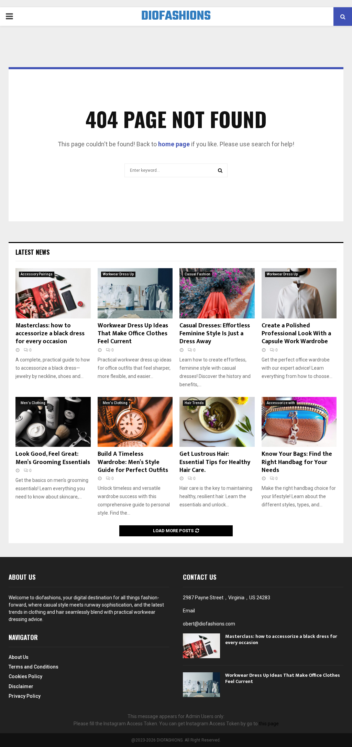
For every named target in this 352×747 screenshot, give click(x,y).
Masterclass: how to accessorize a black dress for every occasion (50, 333)
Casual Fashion (197, 274)
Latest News (32, 252)
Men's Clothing (33, 403)
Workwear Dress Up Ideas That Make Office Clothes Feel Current (133, 333)
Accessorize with (281, 403)
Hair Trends (194, 403)
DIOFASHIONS (176, 16)
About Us (19, 657)
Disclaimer (21, 686)
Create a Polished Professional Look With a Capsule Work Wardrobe (296, 333)
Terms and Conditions (33, 667)
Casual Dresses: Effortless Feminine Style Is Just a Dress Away (214, 333)
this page (269, 723)
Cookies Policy (25, 676)
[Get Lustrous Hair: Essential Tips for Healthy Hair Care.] (217, 422)
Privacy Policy (25, 696)
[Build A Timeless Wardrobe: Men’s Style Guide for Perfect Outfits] (135, 422)
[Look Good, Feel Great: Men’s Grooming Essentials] (53, 422)
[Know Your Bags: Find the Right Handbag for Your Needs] (299, 422)
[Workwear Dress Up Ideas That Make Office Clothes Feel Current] (135, 293)
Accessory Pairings (37, 274)
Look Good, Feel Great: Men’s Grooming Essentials (52, 458)
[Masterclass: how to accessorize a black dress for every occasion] (53, 293)
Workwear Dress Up (118, 274)
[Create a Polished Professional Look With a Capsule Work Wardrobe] (299, 293)
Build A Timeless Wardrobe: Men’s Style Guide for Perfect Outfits (133, 462)
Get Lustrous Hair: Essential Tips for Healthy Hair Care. (214, 462)
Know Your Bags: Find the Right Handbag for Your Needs (297, 462)
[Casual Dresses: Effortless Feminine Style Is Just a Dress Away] (217, 293)
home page (174, 144)
